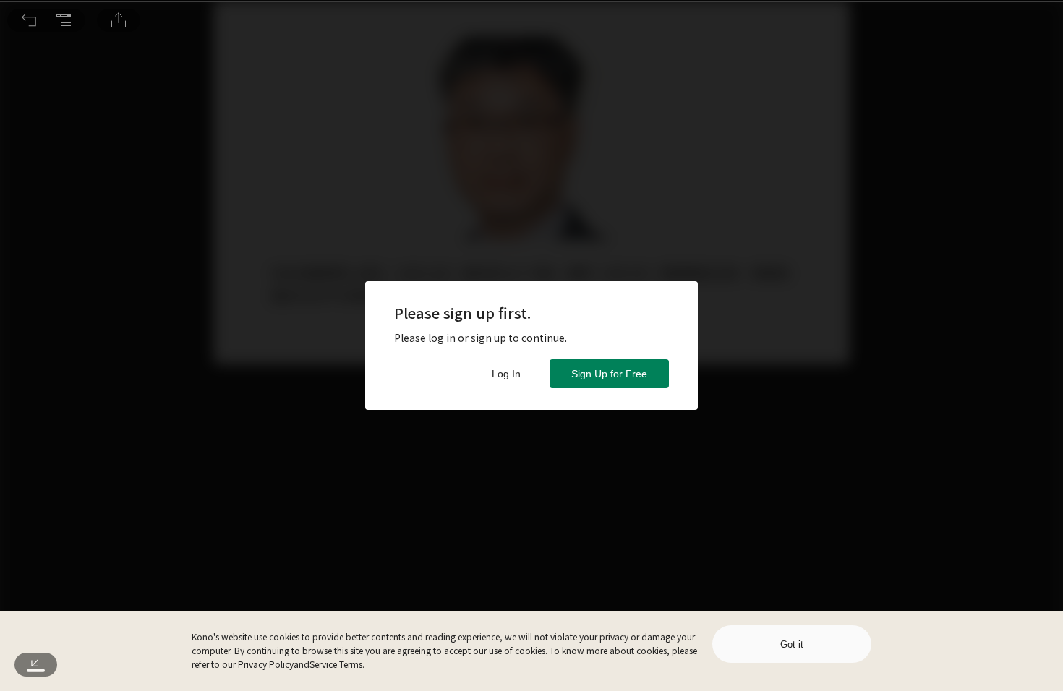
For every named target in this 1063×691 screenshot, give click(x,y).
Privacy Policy (266, 664)
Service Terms (335, 664)
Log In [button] (506, 373)
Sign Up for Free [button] (609, 373)
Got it (791, 644)
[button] (29, 20)
